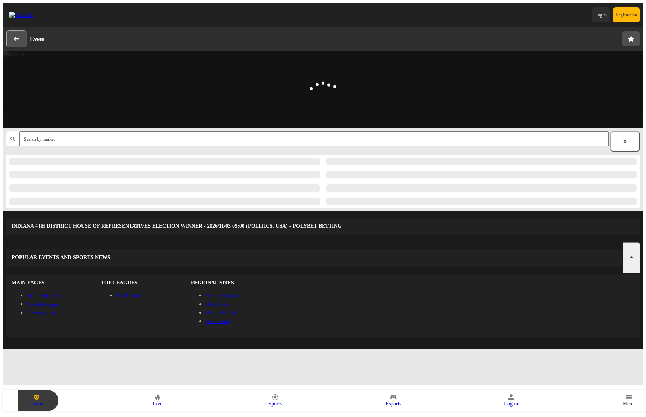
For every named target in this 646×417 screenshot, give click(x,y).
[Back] (16, 38)
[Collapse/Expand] (625, 141)
